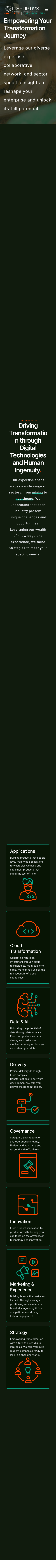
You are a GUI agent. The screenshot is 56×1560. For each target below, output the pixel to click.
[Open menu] (47, 10)
